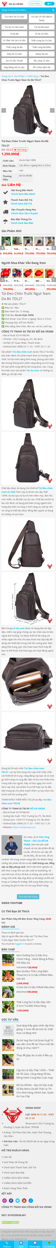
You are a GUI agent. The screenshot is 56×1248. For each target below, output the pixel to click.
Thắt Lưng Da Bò (14, 47)
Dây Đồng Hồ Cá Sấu (14, 67)
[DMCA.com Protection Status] (10, 1224)
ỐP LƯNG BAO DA (41, 67)
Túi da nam (32, 370)
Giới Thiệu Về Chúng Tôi (16, 1162)
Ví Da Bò (14, 33)
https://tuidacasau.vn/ (24, 827)
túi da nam (18, 628)
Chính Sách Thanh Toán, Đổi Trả (20, 1167)
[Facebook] (11, 1200)
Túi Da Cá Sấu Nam (14, 27)
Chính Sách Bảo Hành (23, 193)
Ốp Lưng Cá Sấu (42, 60)
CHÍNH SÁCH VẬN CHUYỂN (17, 1183)
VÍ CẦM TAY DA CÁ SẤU (14, 40)
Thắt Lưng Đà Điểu (41, 47)
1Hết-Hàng (32, 76)
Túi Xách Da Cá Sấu (14, 16)
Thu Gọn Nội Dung (28, 896)
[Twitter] (17, 1200)
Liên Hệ (7, 1156)
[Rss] (4, 1200)
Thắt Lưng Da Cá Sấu (41, 40)
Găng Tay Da (42, 53)
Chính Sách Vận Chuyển (24, 213)
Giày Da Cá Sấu (14, 53)
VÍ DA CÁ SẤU (41, 33)
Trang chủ (6, 76)
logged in (19, 943)
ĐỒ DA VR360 (37, 808)
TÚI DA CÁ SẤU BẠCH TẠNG (41, 18)
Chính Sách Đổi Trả (21, 203)
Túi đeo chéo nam (22, 351)
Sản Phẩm (35, 3)
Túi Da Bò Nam (41, 27)
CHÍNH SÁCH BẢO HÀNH (16, 1177)
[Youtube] (24, 1200)
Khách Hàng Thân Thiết (15, 1188)
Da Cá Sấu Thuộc (14, 60)
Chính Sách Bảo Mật (22, 222)
